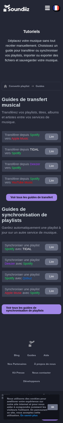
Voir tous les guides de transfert (31, 197)
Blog (17, 355)
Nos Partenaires (17, 364)
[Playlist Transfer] (17, 7)
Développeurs (31, 381)
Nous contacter (41, 372)
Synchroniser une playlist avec (22, 247)
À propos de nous (45, 364)
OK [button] (52, 407)
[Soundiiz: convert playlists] (31, 343)
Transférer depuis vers (22, 136)
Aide (46, 355)
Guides (31, 355)
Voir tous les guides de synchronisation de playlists (25, 309)
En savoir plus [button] (29, 415)
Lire (51, 136)
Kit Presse (18, 372)
